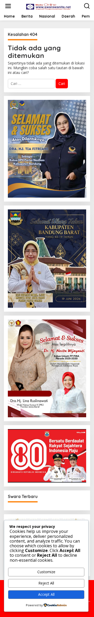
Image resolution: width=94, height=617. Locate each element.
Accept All (46, 594)
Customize (46, 571)
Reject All (46, 583)
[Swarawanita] (48, 5)
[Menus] (8, 6)
